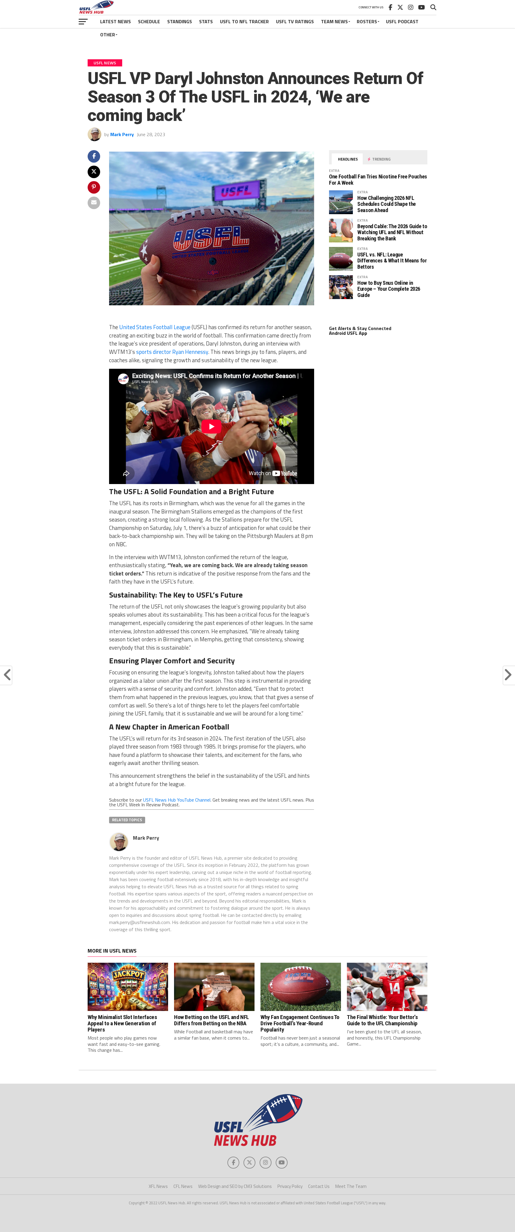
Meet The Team (351, 1186)
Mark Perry (122, 134)
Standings (179, 21)
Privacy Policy (290, 1186)
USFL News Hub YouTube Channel (176, 799)
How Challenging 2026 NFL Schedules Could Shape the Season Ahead (386, 204)
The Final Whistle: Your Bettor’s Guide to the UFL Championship (382, 1020)
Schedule (149, 21)
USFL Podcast (402, 21)
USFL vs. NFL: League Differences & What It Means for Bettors (392, 260)
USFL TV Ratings (295, 21)
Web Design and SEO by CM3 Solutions (235, 1186)
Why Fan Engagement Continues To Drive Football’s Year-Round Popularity (299, 1023)
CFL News (183, 1186)
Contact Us (319, 1186)
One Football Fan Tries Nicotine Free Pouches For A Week (378, 179)
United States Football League (154, 327)
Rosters (367, 21)
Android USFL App (348, 333)
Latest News (115, 21)
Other (107, 34)
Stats (206, 21)
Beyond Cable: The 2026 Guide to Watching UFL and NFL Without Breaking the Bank (392, 232)
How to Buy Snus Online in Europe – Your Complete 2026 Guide (388, 289)
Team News (334, 21)
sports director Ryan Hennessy (172, 352)
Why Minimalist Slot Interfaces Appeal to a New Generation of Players (122, 1023)
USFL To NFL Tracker (244, 21)
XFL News (158, 1186)
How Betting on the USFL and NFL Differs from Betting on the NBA (211, 1020)
